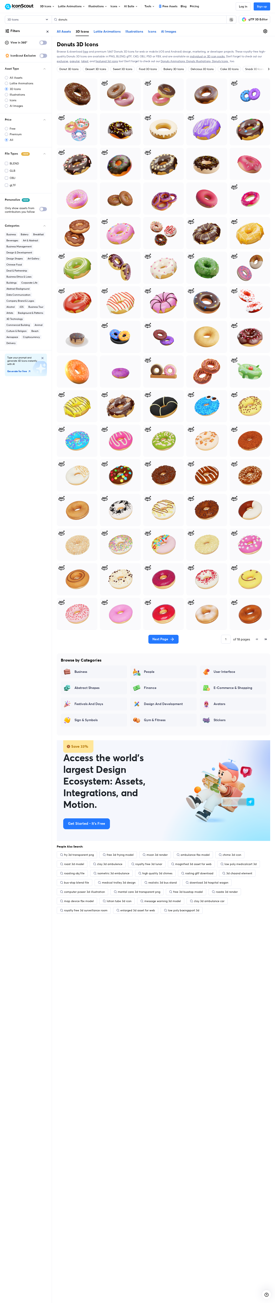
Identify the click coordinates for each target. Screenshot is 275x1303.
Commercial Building (18, 324)
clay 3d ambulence (109, 864)
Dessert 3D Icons (95, 69)
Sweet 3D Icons (122, 69)
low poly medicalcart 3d (240, 864)
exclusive (62, 61)
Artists (9, 312)
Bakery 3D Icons (173, 69)
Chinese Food (14, 264)
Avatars (219, 704)
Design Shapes (14, 258)
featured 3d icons (106, 61)
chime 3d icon (232, 855)
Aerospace (12, 337)
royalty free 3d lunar (148, 864)
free (85, 51)
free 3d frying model (120, 855)
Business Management (19, 246)
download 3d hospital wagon (209, 882)
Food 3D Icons (148, 69)
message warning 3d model (162, 901)
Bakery (24, 234)
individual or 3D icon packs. (207, 56)
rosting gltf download (199, 873)
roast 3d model (74, 864)
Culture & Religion (16, 330)
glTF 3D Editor (258, 19)
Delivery (11, 343)
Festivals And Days (88, 704)
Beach (34, 330)
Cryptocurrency (31, 337)
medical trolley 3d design (118, 882)
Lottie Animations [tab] (107, 31)
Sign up (262, 6)
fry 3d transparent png (79, 855)
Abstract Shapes (86, 688)
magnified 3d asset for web (193, 864)
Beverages (12, 240)
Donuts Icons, (220, 61)
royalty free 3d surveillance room (86, 910)
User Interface (224, 671)
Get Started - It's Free (86, 824)
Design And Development (163, 704)
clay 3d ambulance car (209, 901)
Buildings (11, 282)
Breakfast (38, 234)
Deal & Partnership (16, 270)
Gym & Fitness (154, 720)
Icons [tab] (152, 31)
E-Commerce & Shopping (233, 688)
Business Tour (35, 306)
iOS (22, 306)
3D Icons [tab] (82, 31)
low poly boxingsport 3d (183, 910)
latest (84, 61)
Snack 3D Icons (254, 69)
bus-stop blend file (76, 882)
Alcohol (10, 306)
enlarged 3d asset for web (137, 910)
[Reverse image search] (231, 19)
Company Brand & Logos (20, 300)
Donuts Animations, (173, 61)
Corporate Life (29, 282)
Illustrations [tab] (134, 31)
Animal (38, 324)
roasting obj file (74, 873)
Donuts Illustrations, (199, 61)
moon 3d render (157, 855)
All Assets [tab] (64, 31)
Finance (150, 688)
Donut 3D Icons (69, 69)
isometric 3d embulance (113, 873)
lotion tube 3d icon (119, 901)
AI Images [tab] (168, 31)
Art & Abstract (30, 240)
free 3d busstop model (188, 892)
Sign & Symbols (86, 720)
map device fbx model (79, 901)
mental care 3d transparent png (139, 892)
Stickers (219, 720)
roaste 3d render (227, 892)
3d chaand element (239, 873)
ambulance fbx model (195, 855)
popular (75, 61)
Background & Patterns (30, 312)
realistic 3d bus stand (162, 882)
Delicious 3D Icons (202, 69)
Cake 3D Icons (229, 69)
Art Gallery (33, 258)
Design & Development (19, 252)
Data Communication (18, 294)
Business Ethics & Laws (18, 276)
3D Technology (14, 318)
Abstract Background (17, 288)
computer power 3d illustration (84, 892)
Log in (243, 6)
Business (11, 234)
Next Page (160, 639)
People (149, 671)
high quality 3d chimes (157, 873)
